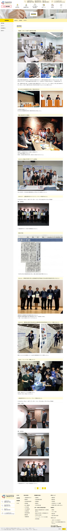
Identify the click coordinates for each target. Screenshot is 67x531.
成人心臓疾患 (27, 505)
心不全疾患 (27, 507)
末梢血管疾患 (27, 512)
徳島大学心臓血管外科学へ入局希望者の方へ (42, 510)
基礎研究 (53, 497)
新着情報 (18, 500)
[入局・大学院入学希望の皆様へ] (35, 5)
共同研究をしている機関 (56, 503)
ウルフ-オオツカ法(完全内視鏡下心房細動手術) (56, 526)
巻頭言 (53, 509)
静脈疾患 (26, 514)
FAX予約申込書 (38, 505)
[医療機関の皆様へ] (26, 5)
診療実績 (26, 503)
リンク (18, 503)
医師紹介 (26, 499)
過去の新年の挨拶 (55, 515)
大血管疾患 (27, 511)
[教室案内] (52, 5)
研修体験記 (37, 518)
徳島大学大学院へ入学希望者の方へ (42, 513)
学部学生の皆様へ (38, 515)
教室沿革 (53, 513)
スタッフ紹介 (54, 511)
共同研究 (53, 501)
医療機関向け (3, 28)
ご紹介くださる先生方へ (56, 520)
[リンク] (61, 5)
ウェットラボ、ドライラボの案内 (41, 517)
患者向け (2, 30)
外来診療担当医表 (28, 501)
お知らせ (2, 25)
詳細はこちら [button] (35, 529)
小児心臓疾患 (27, 509)
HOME (18, 495)
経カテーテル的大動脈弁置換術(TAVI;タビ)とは (59, 522)
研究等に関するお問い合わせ (57, 505)
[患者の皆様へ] (17, 5)
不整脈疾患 (27, 516)
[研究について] (43, 5)
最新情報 (7, 6)
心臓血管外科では (28, 497)
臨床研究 (53, 499)
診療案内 (37, 497)
